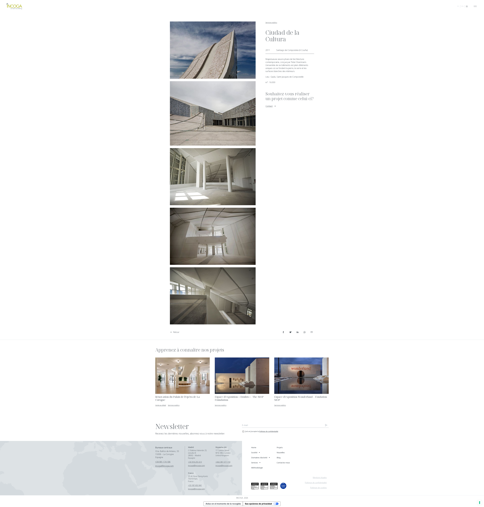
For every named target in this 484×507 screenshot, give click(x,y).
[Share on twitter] (290, 332)
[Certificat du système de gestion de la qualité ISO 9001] (255, 486)
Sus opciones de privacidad (258, 503)
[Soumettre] (326, 425)
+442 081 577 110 (223, 462)
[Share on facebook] (283, 332)
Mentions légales (320, 477)
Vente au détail (160, 405)
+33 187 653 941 (195, 485)
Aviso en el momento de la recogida (223, 503)
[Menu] (475, 6)
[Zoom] (213, 50)
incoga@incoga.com (164, 465)
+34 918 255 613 (195, 462)
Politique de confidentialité (268, 431)
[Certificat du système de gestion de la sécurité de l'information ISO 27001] (274, 486)
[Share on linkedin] (297, 332)
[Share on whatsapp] (304, 332)
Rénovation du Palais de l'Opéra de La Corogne (177, 398)
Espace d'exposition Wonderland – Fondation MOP (300, 398)
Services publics (271, 23)
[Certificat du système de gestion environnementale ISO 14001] (264, 486)
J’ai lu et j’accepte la (261, 431)
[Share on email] (311, 332)
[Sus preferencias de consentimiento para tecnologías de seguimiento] (479, 502)
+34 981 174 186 (162, 461)
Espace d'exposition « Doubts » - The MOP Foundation (239, 398)
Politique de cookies (318, 487)
